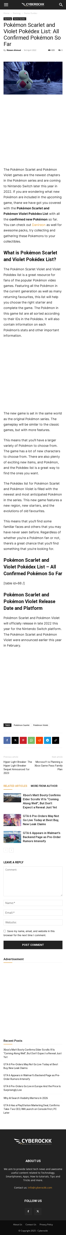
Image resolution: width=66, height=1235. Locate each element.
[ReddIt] (39, 740)
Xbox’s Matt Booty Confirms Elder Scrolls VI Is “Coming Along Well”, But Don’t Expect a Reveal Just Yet (33, 1053)
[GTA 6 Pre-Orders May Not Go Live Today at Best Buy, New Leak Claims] (12, 820)
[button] (6, 5)
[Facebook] (7, 740)
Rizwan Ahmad (14, 50)
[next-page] (11, 850)
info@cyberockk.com (40, 1187)
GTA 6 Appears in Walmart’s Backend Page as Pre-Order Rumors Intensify (42, 837)
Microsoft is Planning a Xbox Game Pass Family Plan (48, 765)
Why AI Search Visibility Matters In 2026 (26, 1098)
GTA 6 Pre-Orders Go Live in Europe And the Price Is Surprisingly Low (32, 1088)
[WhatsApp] (31, 740)
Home (7, 13)
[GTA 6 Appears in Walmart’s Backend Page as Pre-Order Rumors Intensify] (12, 837)
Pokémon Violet (40, 725)
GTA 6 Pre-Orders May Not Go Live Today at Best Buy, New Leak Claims (41, 820)
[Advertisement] (33, 132)
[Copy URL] (55, 740)
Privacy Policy (46, 1224)
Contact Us (31, 1224)
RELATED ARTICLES (15, 786)
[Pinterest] (23, 740)
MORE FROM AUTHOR (44, 786)
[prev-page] (6, 850)
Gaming (17, 13)
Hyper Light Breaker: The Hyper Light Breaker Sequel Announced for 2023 (18, 767)
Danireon (39, 225)
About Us (17, 1224)
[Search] (61, 5)
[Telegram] (47, 740)
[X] (15, 740)
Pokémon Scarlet (21, 725)
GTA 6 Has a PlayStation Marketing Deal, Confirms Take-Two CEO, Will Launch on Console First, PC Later (32, 1109)
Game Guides (30, 13)
